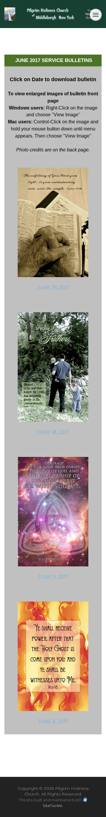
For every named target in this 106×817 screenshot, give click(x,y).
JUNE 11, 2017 (53, 577)
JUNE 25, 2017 (53, 287)
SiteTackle (52, 805)
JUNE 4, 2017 (53, 721)
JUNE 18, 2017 (53, 432)
